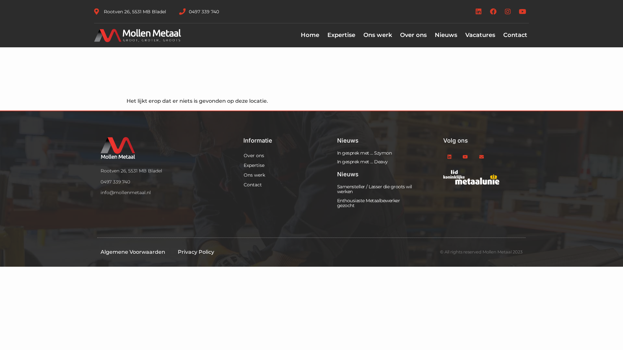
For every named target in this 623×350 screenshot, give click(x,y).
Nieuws (446, 35)
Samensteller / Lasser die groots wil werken (374, 189)
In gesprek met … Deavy (362, 162)
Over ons (413, 35)
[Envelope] (481, 157)
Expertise (341, 35)
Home (310, 35)
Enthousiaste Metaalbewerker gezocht (368, 203)
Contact (515, 35)
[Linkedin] (478, 11)
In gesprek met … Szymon (364, 153)
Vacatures (480, 35)
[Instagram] (507, 11)
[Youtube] (522, 11)
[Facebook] (493, 11)
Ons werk (377, 35)
